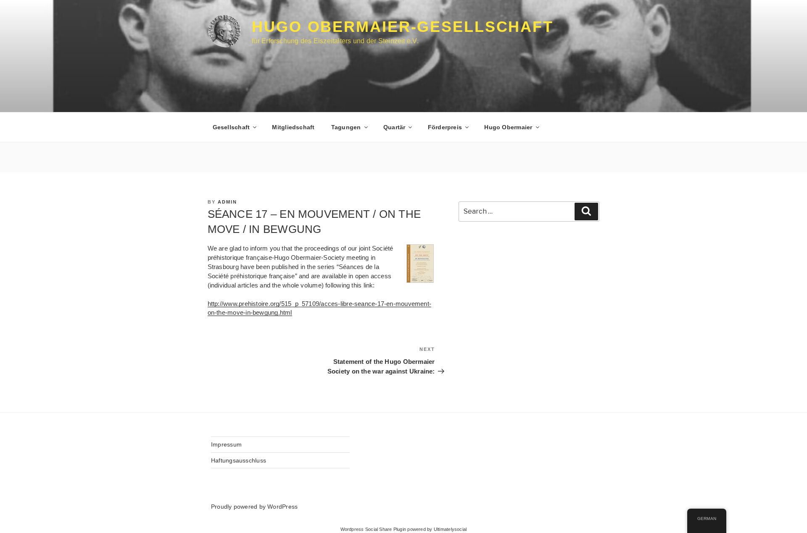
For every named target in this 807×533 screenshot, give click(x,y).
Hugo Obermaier (508, 127)
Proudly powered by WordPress (254, 506)
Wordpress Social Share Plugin (374, 529)
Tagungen (346, 127)
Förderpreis (445, 127)
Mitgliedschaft (293, 127)
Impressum (226, 444)
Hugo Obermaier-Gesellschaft (403, 26)
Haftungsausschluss (238, 460)
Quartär (394, 127)
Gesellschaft (231, 127)
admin (227, 201)
